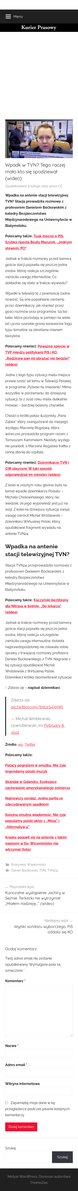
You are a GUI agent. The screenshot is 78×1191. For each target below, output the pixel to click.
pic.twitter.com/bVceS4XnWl (37, 707)
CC (60, 186)
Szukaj (10, 1148)
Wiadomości (36, 865)
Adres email (16, 1065)
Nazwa (11, 1046)
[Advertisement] (39, 73)
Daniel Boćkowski (24, 870)
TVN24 (52, 870)
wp (20, 744)
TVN (42, 870)
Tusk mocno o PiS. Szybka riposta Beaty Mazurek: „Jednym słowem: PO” (38, 242)
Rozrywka (18, 865)
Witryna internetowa (22, 1084)
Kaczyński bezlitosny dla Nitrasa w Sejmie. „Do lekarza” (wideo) (36, 606)
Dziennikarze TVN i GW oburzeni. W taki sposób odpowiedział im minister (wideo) (37, 468)
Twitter (30, 744)
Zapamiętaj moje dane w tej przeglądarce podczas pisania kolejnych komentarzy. (37, 1109)
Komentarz (15, 981)
